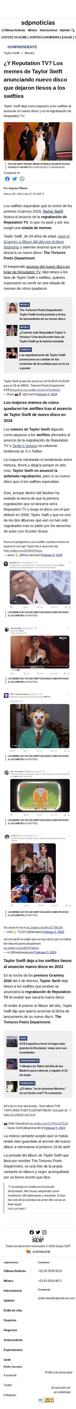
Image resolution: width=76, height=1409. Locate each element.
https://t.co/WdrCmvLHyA (19, 1114)
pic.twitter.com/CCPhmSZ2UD (49, 1123)
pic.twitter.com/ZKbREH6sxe (24, 550)
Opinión (65, 30)
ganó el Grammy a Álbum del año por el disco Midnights (37, 241)
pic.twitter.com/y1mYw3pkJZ (42, 389)
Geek (7, 1359)
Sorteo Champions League (50, 37)
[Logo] (38, 23)
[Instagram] (44, 1232)
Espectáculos (13, 1349)
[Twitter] (14, 178)
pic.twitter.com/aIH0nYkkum (21, 948)
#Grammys (16, 389)
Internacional (48, 30)
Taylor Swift (11, 53)
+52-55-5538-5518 (50, 1271)
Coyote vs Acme (14, 37)
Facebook (10, 1375)
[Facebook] (7, 178)
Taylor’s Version (24, 446)
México (32, 30)
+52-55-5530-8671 (50, 1280)
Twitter (8, 1385)
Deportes (10, 1320)
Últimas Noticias (14, 30)
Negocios (10, 1330)
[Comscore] (38, 1251)
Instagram (10, 1395)
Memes (29, 53)
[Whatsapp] (22, 178)
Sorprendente (13, 1340)
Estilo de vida (13, 1310)
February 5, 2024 (46, 394)
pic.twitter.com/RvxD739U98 (45, 927)
